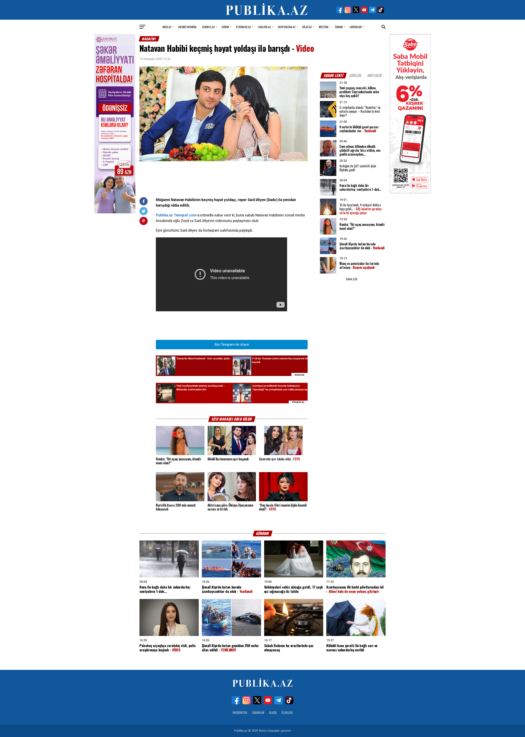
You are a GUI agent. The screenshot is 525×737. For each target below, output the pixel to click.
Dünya (225, 27)
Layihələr (355, 27)
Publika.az (164, 215)
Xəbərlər (258, 712)
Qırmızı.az (208, 27)
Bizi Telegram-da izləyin (232, 344)
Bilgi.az (307, 27)
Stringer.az (243, 27)
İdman (339, 27)
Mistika (323, 27)
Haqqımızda (240, 712)
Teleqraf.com (185, 215)
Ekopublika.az (287, 27)
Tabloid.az (264, 27)
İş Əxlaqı (287, 712)
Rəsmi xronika (187, 27)
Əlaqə (273, 712)
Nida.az (166, 27)
